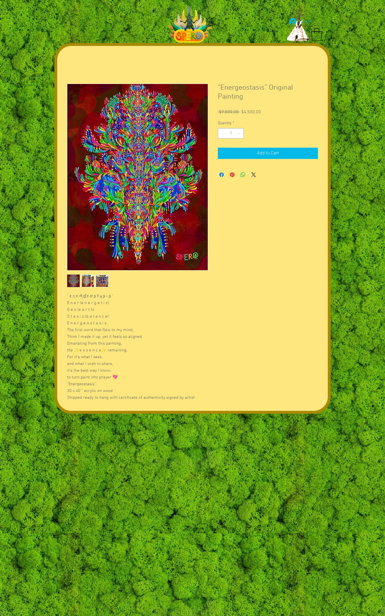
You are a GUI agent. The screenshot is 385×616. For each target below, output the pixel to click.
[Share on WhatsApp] (243, 174)
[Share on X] (253, 174)
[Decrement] (222, 133)
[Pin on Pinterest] (232, 174)
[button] (316, 34)
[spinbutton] (231, 133)
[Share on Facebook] (221, 174)
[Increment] (239, 133)
